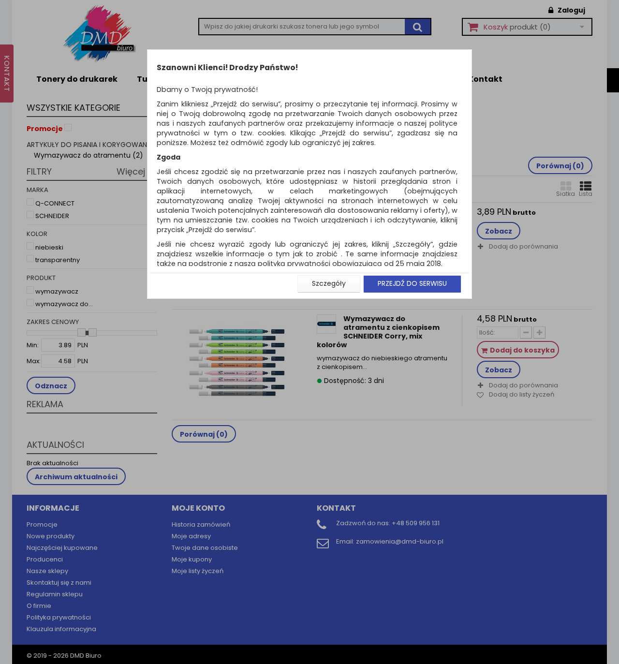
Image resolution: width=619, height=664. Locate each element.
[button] (328, 284)
